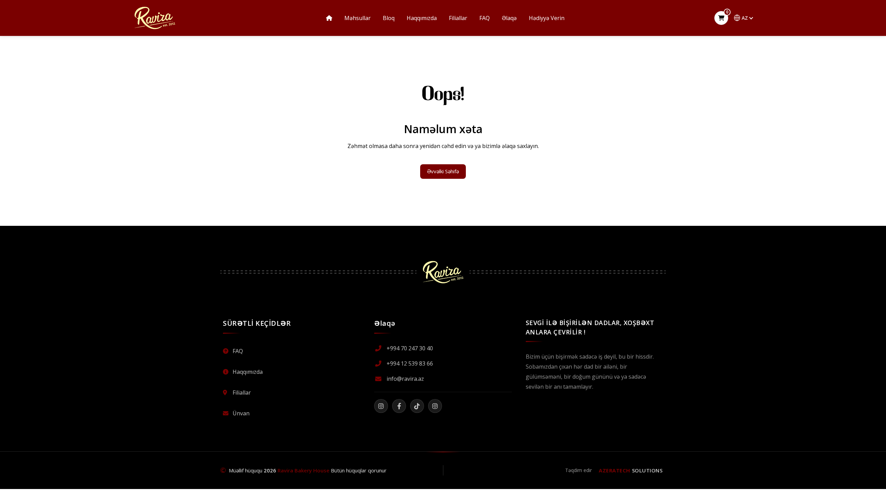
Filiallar (458, 18)
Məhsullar (357, 18)
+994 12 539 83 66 (410, 363)
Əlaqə (509, 18)
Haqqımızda (422, 18)
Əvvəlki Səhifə (443, 171)
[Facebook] (399, 406)
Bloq (389, 18)
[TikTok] (417, 406)
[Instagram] (381, 406)
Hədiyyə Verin (546, 18)
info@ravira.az (405, 378)
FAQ (484, 18)
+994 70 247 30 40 (410, 348)
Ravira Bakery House (303, 470)
